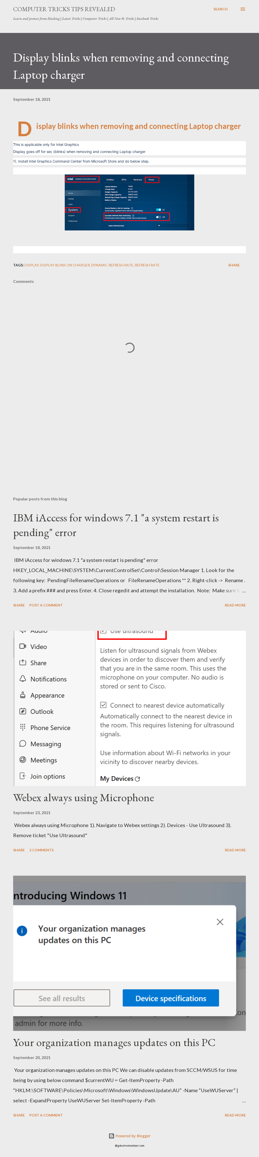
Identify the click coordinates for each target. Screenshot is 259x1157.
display (32, 265)
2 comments (41, 850)
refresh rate (147, 265)
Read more (235, 605)
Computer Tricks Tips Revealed (64, 9)
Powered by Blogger (132, 1135)
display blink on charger (65, 265)
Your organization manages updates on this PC (114, 1042)
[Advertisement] (129, 452)
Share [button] (234, 265)
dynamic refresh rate (112, 265)
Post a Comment (46, 605)
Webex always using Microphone (83, 797)
